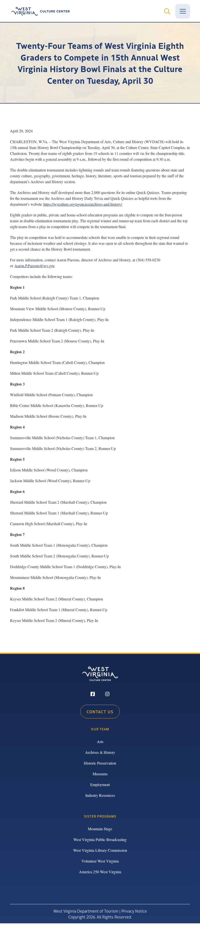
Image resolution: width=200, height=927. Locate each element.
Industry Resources (100, 795)
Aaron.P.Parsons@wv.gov (34, 265)
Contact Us (100, 711)
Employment (100, 784)
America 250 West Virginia (100, 871)
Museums (100, 773)
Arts (100, 741)
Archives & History (100, 752)
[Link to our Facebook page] (92, 694)
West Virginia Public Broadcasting (100, 839)
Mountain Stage (100, 828)
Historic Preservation (100, 763)
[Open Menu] (182, 11)
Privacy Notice (134, 911)
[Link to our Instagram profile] (107, 694)
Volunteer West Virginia (100, 860)
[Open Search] (167, 11)
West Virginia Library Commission (100, 850)
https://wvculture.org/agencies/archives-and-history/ (82, 204)
